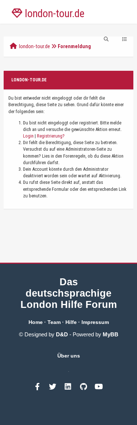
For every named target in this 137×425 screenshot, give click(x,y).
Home (35, 322)
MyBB (110, 334)
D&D (62, 334)
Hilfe (71, 322)
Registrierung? (51, 136)
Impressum (95, 322)
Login (28, 136)
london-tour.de (34, 46)
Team (54, 322)
